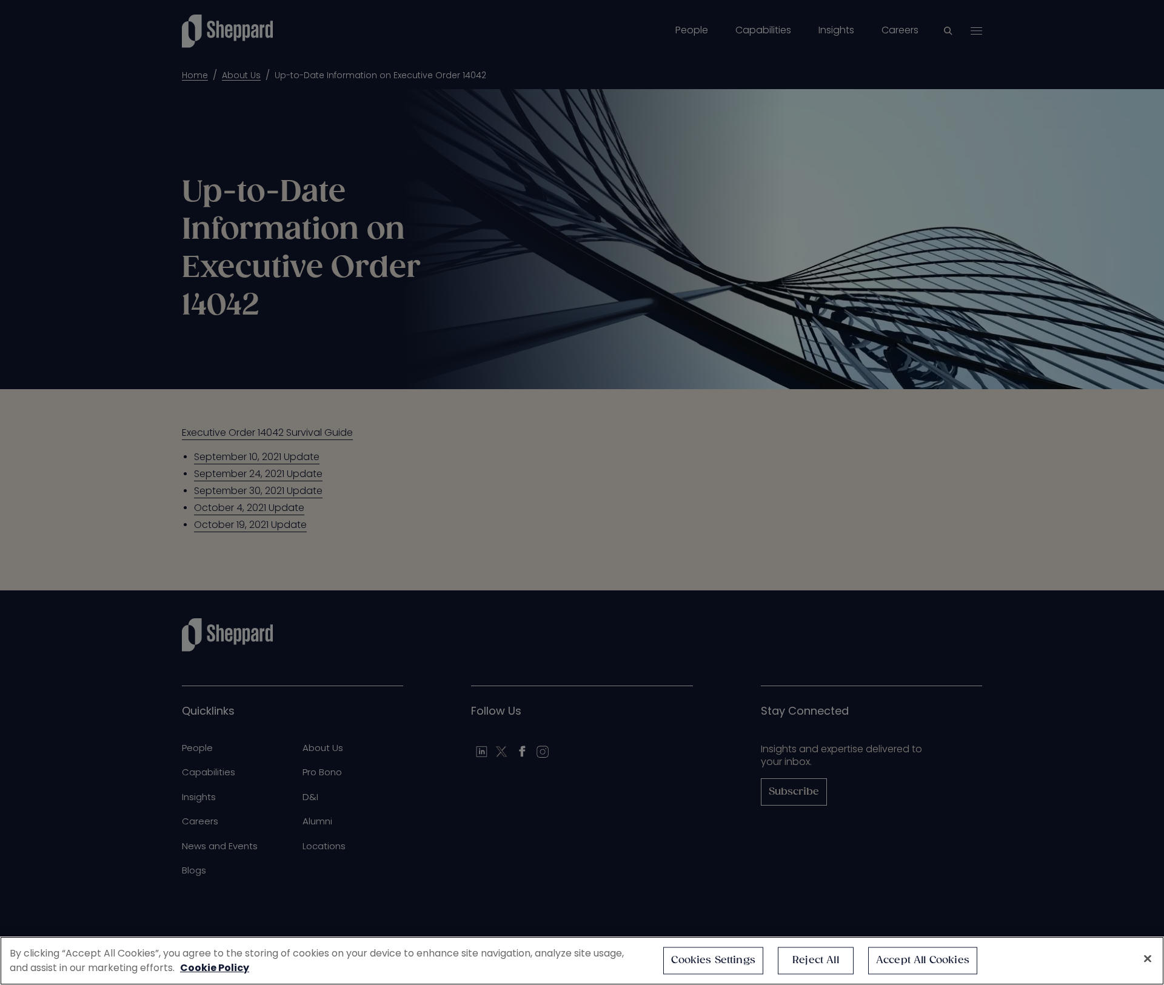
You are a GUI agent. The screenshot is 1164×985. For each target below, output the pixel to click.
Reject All (815, 960)
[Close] (1147, 959)
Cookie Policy (214, 968)
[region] (582, 961)
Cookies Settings (713, 960)
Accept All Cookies (922, 960)
